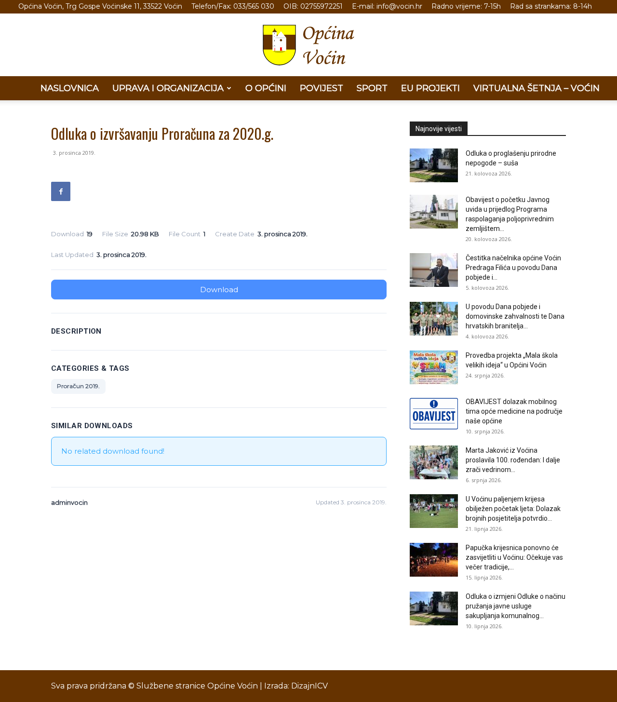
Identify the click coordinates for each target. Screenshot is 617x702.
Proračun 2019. (78, 386)
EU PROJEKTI (430, 88)
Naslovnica (69, 88)
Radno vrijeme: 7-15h (466, 6)
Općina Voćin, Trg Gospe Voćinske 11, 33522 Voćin (100, 6)
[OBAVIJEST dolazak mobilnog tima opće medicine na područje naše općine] (434, 414)
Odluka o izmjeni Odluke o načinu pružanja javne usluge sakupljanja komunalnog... (515, 606)
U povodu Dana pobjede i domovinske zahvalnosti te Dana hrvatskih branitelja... (515, 316)
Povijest (321, 88)
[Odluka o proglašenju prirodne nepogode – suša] (434, 165)
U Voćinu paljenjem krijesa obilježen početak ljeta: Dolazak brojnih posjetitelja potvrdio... (513, 508)
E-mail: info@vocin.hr (387, 6)
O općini (265, 88)
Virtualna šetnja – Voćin (536, 88)
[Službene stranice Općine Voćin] (308, 45)
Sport (372, 88)
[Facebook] (60, 191)
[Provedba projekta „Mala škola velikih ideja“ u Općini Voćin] (434, 367)
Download (219, 289)
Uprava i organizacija (168, 88)
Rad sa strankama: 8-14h (551, 6)
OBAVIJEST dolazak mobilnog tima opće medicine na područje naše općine (514, 411)
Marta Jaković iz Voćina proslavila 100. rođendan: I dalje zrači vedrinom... (513, 459)
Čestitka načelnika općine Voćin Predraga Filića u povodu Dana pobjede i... (513, 267)
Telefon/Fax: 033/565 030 (232, 6)
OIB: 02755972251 (313, 6)
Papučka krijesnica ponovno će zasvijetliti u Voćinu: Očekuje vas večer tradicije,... (514, 557)
